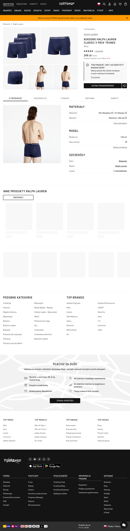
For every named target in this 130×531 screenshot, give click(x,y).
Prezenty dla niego (42, 321)
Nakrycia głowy (104, 440)
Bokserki (6, 330)
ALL (36, 325)
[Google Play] (52, 465)
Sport (47, 10)
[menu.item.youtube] (35, 459)
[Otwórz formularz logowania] (109, 4)
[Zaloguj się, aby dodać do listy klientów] (124, 85)
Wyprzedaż (7, 316)
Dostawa (6, 482)
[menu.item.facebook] (30, 459)
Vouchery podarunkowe (37, 493)
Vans (100, 316)
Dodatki (37, 10)
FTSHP (100, 10)
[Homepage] (14, 460)
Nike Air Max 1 (40, 425)
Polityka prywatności (87, 488)
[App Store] (35, 465)
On (68, 334)
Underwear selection (43, 334)
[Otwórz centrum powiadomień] (114, 4)
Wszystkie (8, 4)
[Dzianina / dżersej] (126, 118)
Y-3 (99, 321)
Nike (68, 307)
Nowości (7, 10)
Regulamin (83, 485)
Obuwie (17, 10)
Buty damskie (71, 429)
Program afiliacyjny (35, 497)
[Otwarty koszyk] (125, 4)
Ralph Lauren (91, 34)
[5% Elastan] (126, 113)
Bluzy (100, 425)
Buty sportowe (71, 440)
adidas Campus (41, 437)
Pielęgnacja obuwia (73, 433)
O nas (30, 482)
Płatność (6, 486)
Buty (105, 486)
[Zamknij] (127, 18)
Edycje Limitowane (73, 437)
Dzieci (43, 4)
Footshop (7, 303)
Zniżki (77, 10)
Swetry (100, 429)
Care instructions (120, 123)
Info (111, 10)
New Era (101, 312)
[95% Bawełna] (112, 113)
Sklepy (31, 486)
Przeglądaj (95, 77)
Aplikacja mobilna (60, 493)
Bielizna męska (9, 325)
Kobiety (34, 4)
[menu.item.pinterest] (48, 459)
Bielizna (6, 321)
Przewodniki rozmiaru (11, 497)
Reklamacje (7, 493)
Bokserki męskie (41, 338)
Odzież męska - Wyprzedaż (45, 312)
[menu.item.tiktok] (44, 459)
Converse (102, 325)
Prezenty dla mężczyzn (12, 334)
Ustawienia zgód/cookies (88, 492)
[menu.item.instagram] (39, 459)
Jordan (69, 312)
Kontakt (6, 505)
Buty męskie (71, 425)
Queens (31, 501)
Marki (56, 10)
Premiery (67, 10)
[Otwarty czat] (124, 525)
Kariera (31, 489)
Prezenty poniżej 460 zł (12, 343)
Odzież (27, 10)
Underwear (39, 330)
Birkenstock (72, 330)
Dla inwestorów (34, 505)
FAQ (4, 501)
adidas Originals (73, 303)
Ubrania (6, 307)
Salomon (70, 325)
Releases (107, 505)
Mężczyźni (21, 4)
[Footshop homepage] (66, 4)
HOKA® (101, 307)
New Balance (72, 316)
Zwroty (6, 489)
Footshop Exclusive (61, 489)
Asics (69, 321)
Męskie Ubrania (10, 312)
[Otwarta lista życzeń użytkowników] (120, 4)
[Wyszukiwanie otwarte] (104, 4)
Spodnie (101, 437)
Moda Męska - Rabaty (43, 307)
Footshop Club (58, 369)
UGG (100, 330)
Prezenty (6, 338)
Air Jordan (38, 440)
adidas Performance (106, 303)
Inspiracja (88, 10)
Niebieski (123, 161)
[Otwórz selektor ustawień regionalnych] (99, 4)
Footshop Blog (59, 486)
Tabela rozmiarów (120, 147)
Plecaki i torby (103, 433)
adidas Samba (40, 433)
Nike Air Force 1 (41, 429)
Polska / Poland (114, 526)
